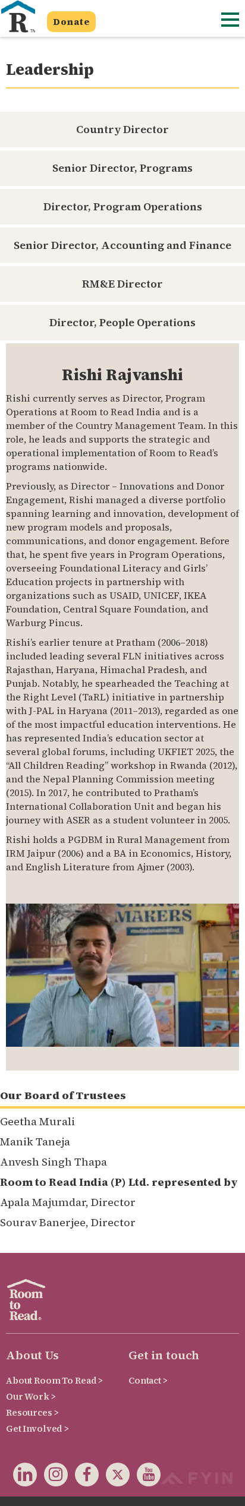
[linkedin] (25, 1476)
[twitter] (114, 1476)
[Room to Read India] (18, 16)
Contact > (148, 1380)
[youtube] (145, 1476)
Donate (71, 21)
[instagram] (52, 1476)
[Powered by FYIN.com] (197, 1476)
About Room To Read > (54, 1380)
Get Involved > (37, 1428)
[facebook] (83, 1476)
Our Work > (31, 1396)
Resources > (32, 1412)
